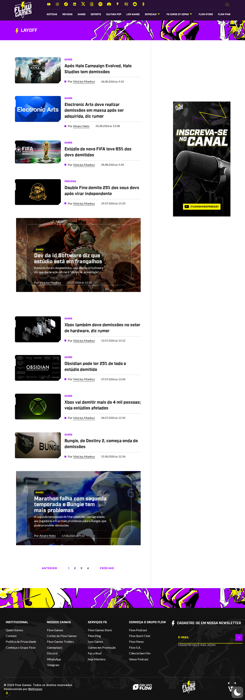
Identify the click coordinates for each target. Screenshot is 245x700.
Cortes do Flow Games (62, 636)
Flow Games (55, 630)
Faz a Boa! (95, 653)
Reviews (67, 14)
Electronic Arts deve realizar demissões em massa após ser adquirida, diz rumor (94, 110)
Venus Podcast (138, 659)
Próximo (107, 568)
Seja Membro (97, 659)
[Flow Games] (23, 9)
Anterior (49, 568)
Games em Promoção (102, 647)
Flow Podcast (138, 630)
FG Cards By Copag (178, 14)
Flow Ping (224, 14)
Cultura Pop (113, 14)
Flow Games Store (100, 630)
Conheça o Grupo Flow (20, 647)
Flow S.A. (135, 647)
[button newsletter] (239, 637)
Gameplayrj (54, 647)
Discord (52, 653)
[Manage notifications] (7, 693)
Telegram (53, 665)
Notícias (52, 14)
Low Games (133, 14)
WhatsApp (54, 659)
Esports (96, 14)
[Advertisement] (196, 74)
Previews (70, 181)
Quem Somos (14, 630)
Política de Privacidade (21, 641)
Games (82, 14)
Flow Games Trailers (60, 641)
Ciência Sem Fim (139, 653)
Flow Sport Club (139, 636)
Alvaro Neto (81, 126)
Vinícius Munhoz (84, 81)
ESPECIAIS (151, 14)
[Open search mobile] (227, 4)
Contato (11, 636)
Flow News (136, 641)
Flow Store (206, 14)
